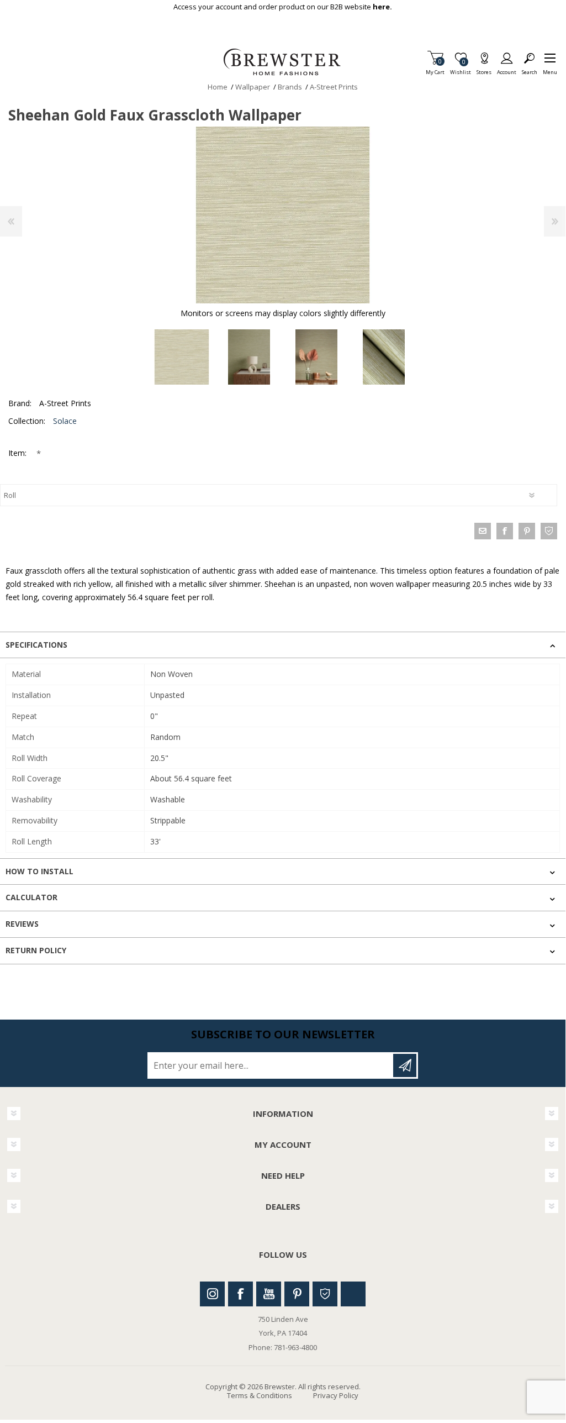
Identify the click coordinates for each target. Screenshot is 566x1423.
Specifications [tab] (36, 644)
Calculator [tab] (31, 897)
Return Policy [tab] (36, 950)
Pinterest (296, 1294)
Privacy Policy (335, 1395)
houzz (549, 531)
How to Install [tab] (39, 871)
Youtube (268, 1294)
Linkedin (353, 1294)
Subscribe (404, 1065)
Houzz (325, 1294)
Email (482, 531)
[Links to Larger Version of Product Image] (282, 215)
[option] (181, 357)
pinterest (527, 531)
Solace (65, 421)
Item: (18, 453)
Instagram (212, 1294)
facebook (504, 531)
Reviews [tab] (22, 923)
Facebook (240, 1294)
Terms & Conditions (259, 1395)
